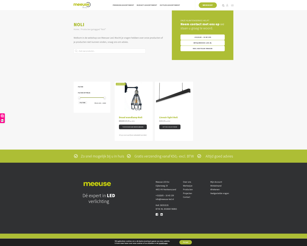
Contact (186, 197)
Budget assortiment (147, 5)
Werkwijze (187, 185)
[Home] (98, 184)
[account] (227, 5)
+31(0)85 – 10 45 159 (202, 37)
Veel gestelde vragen (202, 48)
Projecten (187, 193)
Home (76, 29)
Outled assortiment (170, 5)
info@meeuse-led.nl (202, 43)
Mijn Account (216, 181)
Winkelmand (215, 185)
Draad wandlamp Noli (130, 117)
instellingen (163, 243)
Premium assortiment (123, 5)
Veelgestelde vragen (219, 193)
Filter (82, 103)
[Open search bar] (223, 5)
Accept (185, 242)
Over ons (187, 181)
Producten (188, 189)
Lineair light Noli (168, 117)
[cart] (231, 5)
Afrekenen (215, 189)
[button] (133, 127)
